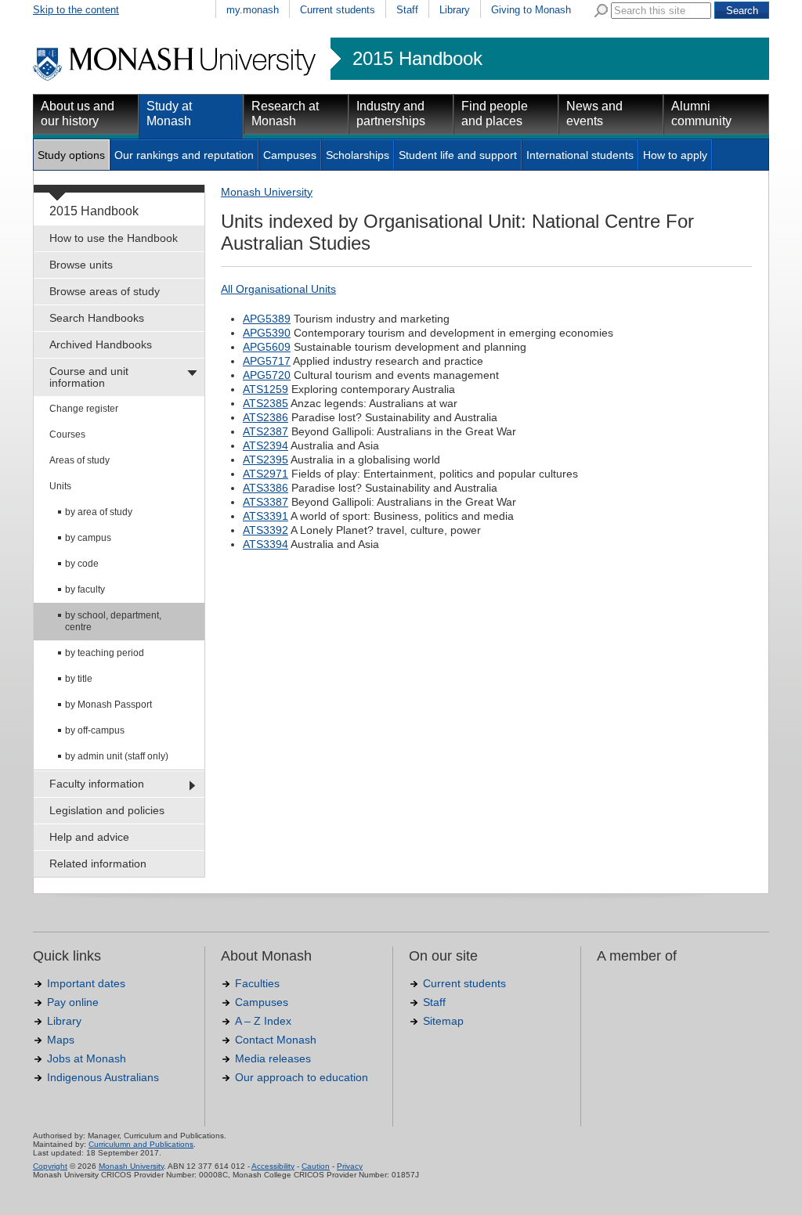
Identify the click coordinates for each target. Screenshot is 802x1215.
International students (580, 155)
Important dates (86, 983)
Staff (407, 10)
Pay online (73, 1002)
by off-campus (95, 730)
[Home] (176, 78)
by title (78, 678)
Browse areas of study (104, 291)
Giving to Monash (531, 10)
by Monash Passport (108, 704)
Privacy (350, 1166)
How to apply (675, 155)
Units (60, 486)
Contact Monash (275, 1039)
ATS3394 (265, 544)
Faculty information (96, 783)
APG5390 (267, 332)
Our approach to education (301, 1077)
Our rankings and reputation (184, 155)
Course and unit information (88, 377)
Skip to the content (76, 10)
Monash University (266, 192)
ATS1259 (265, 389)
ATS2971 (265, 473)
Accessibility (272, 1166)
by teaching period (104, 652)
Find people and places (494, 113)
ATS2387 (265, 431)
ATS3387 (265, 502)
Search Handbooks (96, 318)
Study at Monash (169, 113)
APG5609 (267, 347)
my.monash (252, 10)
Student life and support (458, 155)
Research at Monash (285, 113)
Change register (83, 408)
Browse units (81, 264)
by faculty (85, 589)
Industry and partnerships (390, 113)
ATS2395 (265, 459)
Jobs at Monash (86, 1058)
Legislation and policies (106, 810)
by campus (88, 537)
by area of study (98, 512)
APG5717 (267, 361)
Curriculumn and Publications (141, 1144)
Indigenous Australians (103, 1077)
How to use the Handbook (113, 238)
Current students (337, 10)
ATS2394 (265, 445)
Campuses (289, 155)
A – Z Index (263, 1021)
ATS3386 (265, 487)
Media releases (273, 1058)
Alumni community (701, 113)
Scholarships (357, 155)
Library (454, 10)
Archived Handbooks (100, 344)
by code (82, 563)
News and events (594, 113)
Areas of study (79, 460)
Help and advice (89, 837)
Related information (97, 863)
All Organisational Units (278, 289)
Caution (316, 1166)
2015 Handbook (417, 59)
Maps (60, 1039)
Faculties (257, 983)
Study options (71, 155)
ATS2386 (265, 417)
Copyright (50, 1166)
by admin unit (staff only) (116, 756)
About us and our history (77, 113)
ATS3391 (265, 516)
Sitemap (443, 1021)
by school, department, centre (113, 621)
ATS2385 (265, 403)
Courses (67, 434)
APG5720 (267, 375)
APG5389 (267, 318)
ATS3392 (265, 530)
